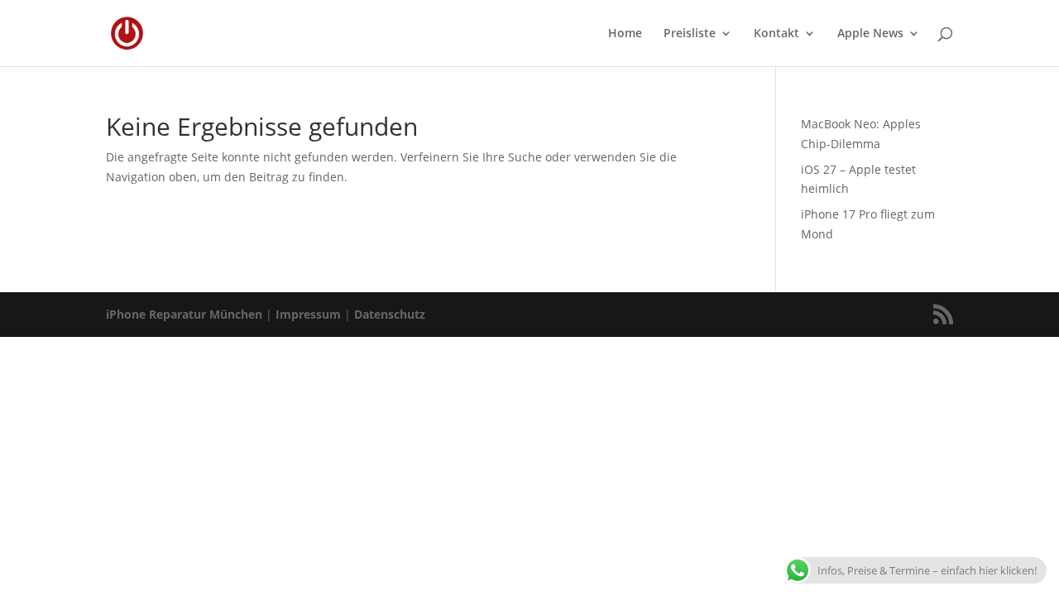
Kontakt (776, 34)
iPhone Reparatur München (184, 314)
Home (625, 34)
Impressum (308, 314)
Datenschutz (389, 314)
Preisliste (690, 34)
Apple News (870, 34)
